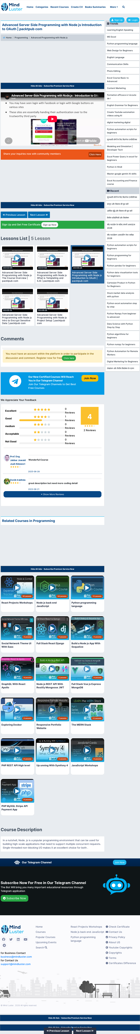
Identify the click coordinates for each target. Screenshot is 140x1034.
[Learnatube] (12, 5)
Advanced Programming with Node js (49, 37)
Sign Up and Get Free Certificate (29, 224)
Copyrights (115, 952)
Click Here (95, 154)
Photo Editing (113, 71)
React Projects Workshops (86, 926)
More (113, 7)
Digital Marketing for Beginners (122, 361)
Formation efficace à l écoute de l (121, 97)
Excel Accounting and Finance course (122, 182)
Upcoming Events (46, 942)
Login (134, 20)
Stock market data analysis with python (120, 295)
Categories (42, 7)
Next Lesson (38, 214)
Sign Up (118, 20)
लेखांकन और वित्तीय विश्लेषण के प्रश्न (120, 368)
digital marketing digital (118, 122)
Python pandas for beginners (121, 265)
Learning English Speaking (120, 30)
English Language (115, 57)
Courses (41, 931)
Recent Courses (59, 7)
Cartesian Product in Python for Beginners (121, 284)
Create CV (77, 7)
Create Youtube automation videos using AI (121, 114)
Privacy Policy (116, 937)
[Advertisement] (52, 62)
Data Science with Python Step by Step (120, 326)
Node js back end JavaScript (87, 931)
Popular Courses (45, 937)
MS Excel (111, 36)
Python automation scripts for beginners (122, 131)
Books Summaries (95, 7)
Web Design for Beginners (120, 50)
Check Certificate (119, 926)
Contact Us (115, 931)
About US (114, 942)
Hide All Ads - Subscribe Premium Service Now (52, 86)
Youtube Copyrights (120, 947)
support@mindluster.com (16, 964)
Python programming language (122, 43)
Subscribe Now (16, 898)
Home (30, 7)
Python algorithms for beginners (118, 336)
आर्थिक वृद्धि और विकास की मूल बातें (119, 211)
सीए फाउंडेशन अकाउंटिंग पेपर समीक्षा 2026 (120, 237)
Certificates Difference (122, 963)
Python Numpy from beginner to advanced (121, 315)
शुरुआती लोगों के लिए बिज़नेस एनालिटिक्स (122, 139)
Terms (112, 957)
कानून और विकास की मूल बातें (117, 204)
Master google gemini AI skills (121, 173)
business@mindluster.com (16, 956)
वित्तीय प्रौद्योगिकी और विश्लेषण (118, 217)
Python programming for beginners (119, 257)
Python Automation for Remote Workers (122, 353)
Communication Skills (117, 64)
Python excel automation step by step (122, 305)
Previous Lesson (15, 214)
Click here (69, 358)
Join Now (120, 862)
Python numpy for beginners (121, 344)
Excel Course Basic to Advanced (118, 80)
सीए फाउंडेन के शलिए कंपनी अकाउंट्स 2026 (121, 226)
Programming (21, 37)
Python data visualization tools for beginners (122, 274)
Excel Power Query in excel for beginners (122, 158)
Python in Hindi (114, 167)
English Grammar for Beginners (122, 105)
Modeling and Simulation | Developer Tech (120, 148)
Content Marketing (116, 88)
